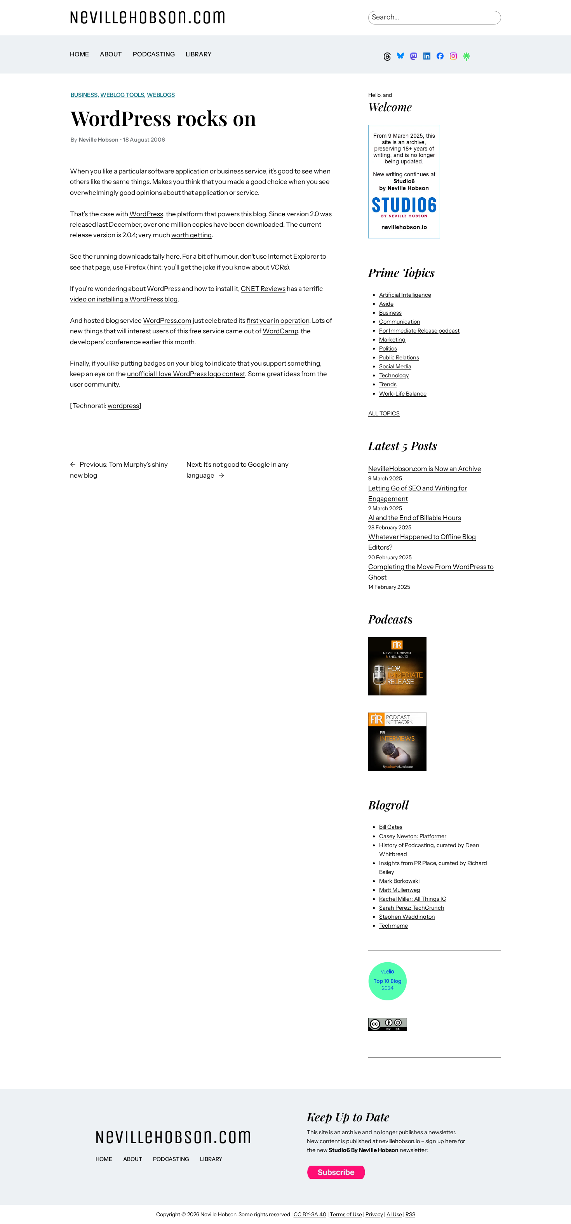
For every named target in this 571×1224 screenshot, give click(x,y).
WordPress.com (167, 320)
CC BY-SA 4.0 (310, 1214)
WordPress (146, 214)
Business (84, 94)
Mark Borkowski (399, 880)
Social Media (395, 366)
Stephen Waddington (407, 916)
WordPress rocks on (163, 117)
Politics (388, 348)
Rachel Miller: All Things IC (412, 898)
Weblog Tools (122, 94)
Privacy (374, 1214)
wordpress (123, 406)
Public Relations (399, 357)
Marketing (392, 339)
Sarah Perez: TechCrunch (411, 907)
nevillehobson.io (399, 1141)
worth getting (191, 235)
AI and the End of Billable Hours (414, 518)
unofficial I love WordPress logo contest (186, 374)
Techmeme (393, 925)
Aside (386, 303)
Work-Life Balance (403, 393)
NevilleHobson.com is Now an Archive (424, 469)
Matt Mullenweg (399, 889)
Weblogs (161, 94)
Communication (399, 321)
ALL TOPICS (384, 413)
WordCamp (280, 331)
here (172, 256)
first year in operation (278, 320)
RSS (410, 1214)
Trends (388, 384)
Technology (394, 375)
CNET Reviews (263, 288)
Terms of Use (346, 1214)
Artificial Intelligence (405, 294)
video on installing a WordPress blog (124, 299)
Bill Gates (390, 826)
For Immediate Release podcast (419, 330)
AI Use (394, 1214)
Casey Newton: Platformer (412, 836)
